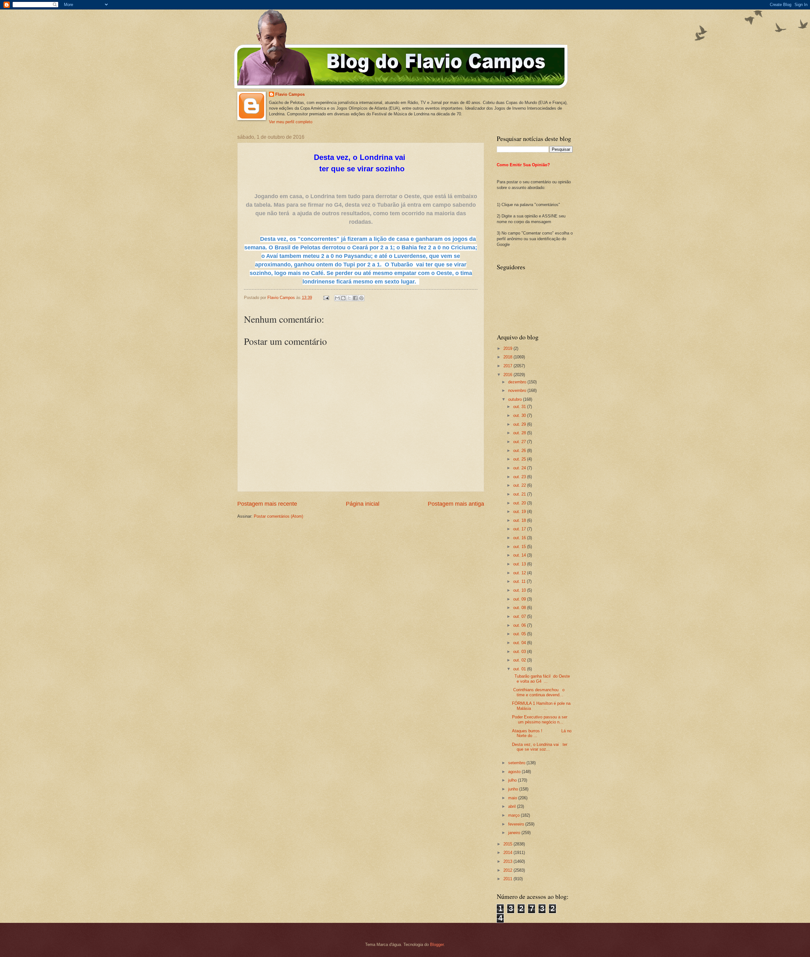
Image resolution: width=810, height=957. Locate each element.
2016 (508, 374)
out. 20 (520, 503)
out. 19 (520, 511)
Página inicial (362, 504)
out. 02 (520, 660)
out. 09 (520, 599)
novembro (517, 390)
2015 (508, 844)
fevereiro (516, 824)
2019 (508, 348)
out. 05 (520, 633)
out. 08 (520, 607)
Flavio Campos (290, 94)
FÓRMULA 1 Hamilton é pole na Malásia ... (541, 705)
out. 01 (520, 669)
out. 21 (520, 494)
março (514, 815)
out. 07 (520, 616)
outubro (515, 399)
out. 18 (520, 520)
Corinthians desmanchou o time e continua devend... (538, 692)
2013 (508, 861)
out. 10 (520, 590)
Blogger (437, 944)
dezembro (517, 382)
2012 (508, 870)
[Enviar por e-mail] (337, 298)
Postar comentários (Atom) (278, 516)
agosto (515, 771)
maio (513, 797)
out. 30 (520, 415)
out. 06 (520, 625)
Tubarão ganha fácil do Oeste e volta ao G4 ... (541, 678)
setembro (517, 762)
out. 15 (520, 546)
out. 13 (520, 564)
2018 (508, 357)
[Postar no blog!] (343, 298)
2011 (508, 878)
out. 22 (520, 485)
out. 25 (520, 459)
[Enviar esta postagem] (325, 297)
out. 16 (520, 537)
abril (512, 806)
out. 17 (520, 529)
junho (513, 789)
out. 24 (520, 468)
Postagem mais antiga (456, 504)
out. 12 (520, 572)
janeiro (514, 832)
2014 (508, 852)
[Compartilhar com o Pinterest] (361, 298)
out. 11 (520, 581)
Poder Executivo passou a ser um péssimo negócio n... (539, 719)
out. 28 (520, 432)
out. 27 (520, 441)
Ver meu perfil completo (290, 121)
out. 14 (520, 555)
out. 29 (520, 424)
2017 (508, 365)
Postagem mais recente (267, 504)
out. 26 (520, 450)
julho (513, 780)
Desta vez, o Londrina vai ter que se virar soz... (539, 747)
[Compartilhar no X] (349, 298)
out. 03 (520, 651)
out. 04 (520, 642)
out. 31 (520, 406)
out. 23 (520, 476)
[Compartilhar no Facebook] (355, 298)
